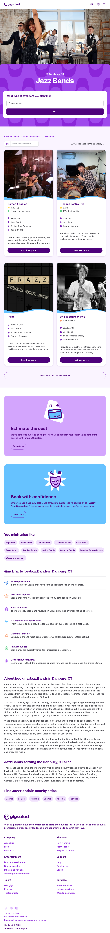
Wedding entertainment (17, 873)
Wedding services (66, 893)
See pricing (18, 446)
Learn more (18, 514)
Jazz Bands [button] (55, 80)
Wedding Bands (67, 550)
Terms (7, 913)
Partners (9, 850)
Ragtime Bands (30, 550)
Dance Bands (44, 542)
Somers (21, 799)
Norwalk (35, 799)
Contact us (63, 866)
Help (59, 862)
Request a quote (65, 850)
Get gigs (8, 885)
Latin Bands (82, 542)
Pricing (8, 889)
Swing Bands (48, 550)
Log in (60, 869)
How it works (63, 843)
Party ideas (63, 846)
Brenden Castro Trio (72, 204)
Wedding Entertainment (91, 550)
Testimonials (11, 893)
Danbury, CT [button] (56, 74)
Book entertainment (15, 862)
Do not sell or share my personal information (25, 920)
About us (9, 843)
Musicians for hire (14, 869)
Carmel (9, 799)
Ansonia (61, 799)
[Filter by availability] (24, 143)
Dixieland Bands (63, 542)
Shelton (48, 799)
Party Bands (11, 550)
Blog (6, 846)
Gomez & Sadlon (17, 204)
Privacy (17, 913)
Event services (64, 885)
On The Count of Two (72, 316)
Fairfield (74, 799)
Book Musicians (11, 136)
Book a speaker (12, 866)
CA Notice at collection (15, 917)
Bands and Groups (31, 136)
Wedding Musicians (15, 558)
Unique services (65, 889)
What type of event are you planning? (29, 95)
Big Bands (10, 542)
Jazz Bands (48, 136)
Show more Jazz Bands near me (55, 375)
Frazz (11, 316)
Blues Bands (26, 542)
